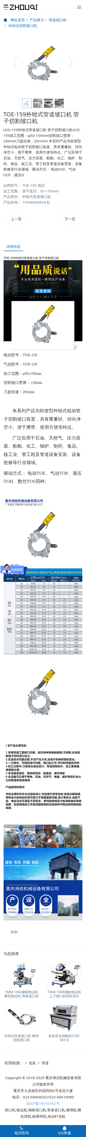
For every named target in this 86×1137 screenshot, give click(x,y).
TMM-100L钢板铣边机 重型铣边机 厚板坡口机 (21, 994)
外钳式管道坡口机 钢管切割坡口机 (21, 1038)
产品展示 (37, 19)
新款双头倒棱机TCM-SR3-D (64, 1038)
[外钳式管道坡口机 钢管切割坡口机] (22, 1018)
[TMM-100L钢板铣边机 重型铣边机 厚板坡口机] (22, 974)
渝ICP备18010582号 (43, 1103)
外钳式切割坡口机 (22, 25)
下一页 (69, 219)
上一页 (16, 219)
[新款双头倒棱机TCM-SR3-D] (64, 1018)
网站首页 (17, 19)
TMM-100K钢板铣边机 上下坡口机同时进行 (64, 994)
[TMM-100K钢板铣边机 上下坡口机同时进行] (64, 974)
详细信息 (13, 246)
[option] (43, 64)
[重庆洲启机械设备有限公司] (20, 7)
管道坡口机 (58, 19)
